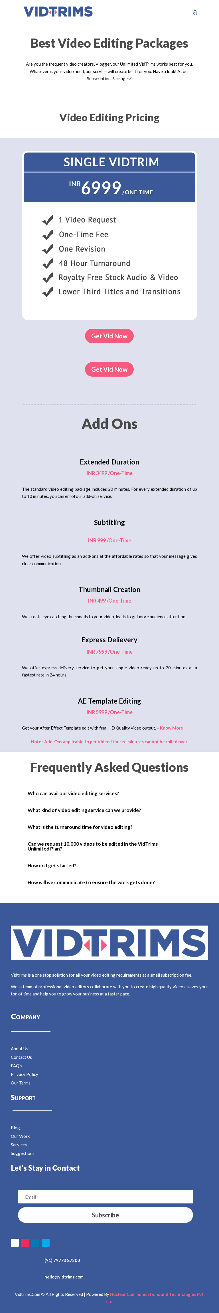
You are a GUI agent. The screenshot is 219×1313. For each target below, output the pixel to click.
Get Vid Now (109, 336)
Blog (15, 1127)
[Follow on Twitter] (46, 1243)
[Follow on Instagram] (25, 1243)
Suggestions (23, 1153)
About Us (19, 1048)
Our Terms (21, 1082)
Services (19, 1144)
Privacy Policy (24, 1074)
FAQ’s (16, 1065)
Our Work (20, 1136)
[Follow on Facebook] (15, 1243)
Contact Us (21, 1057)
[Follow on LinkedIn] (35, 1243)
